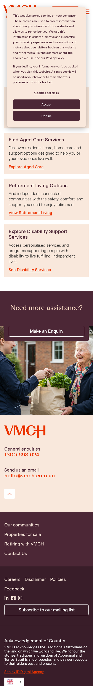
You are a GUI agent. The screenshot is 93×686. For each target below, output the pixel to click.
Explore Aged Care (26, 167)
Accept (46, 104)
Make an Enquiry (46, 331)
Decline (47, 116)
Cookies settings (46, 92)
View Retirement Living (30, 212)
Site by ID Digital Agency (24, 672)
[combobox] (14, 682)
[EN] (14, 682)
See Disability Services (30, 269)
